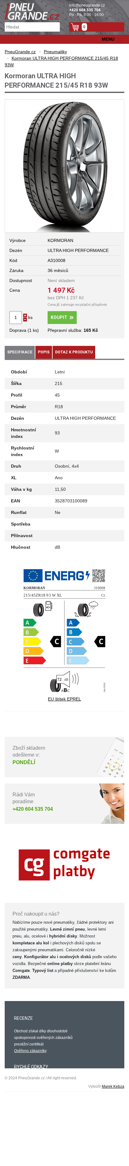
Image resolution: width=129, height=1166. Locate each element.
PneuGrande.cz (20, 51)
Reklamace (24, 1093)
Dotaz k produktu (74, 352)
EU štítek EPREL (64, 698)
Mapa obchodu (27, 1099)
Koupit (59, 317)
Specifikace (19, 352)
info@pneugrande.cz (87, 5)
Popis (43, 352)
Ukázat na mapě (28, 1153)
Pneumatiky (55, 51)
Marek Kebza (113, 1086)
